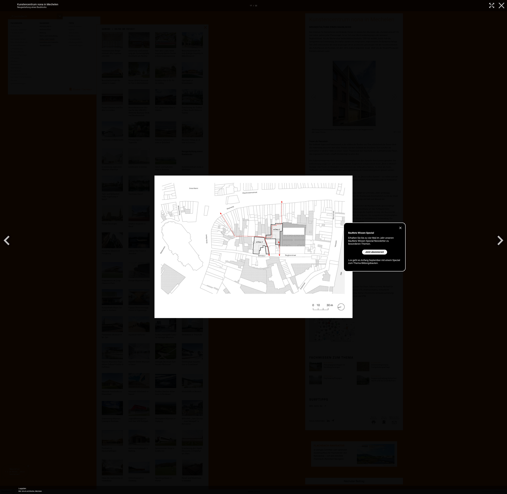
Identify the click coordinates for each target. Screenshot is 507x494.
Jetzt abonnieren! (374, 252)
